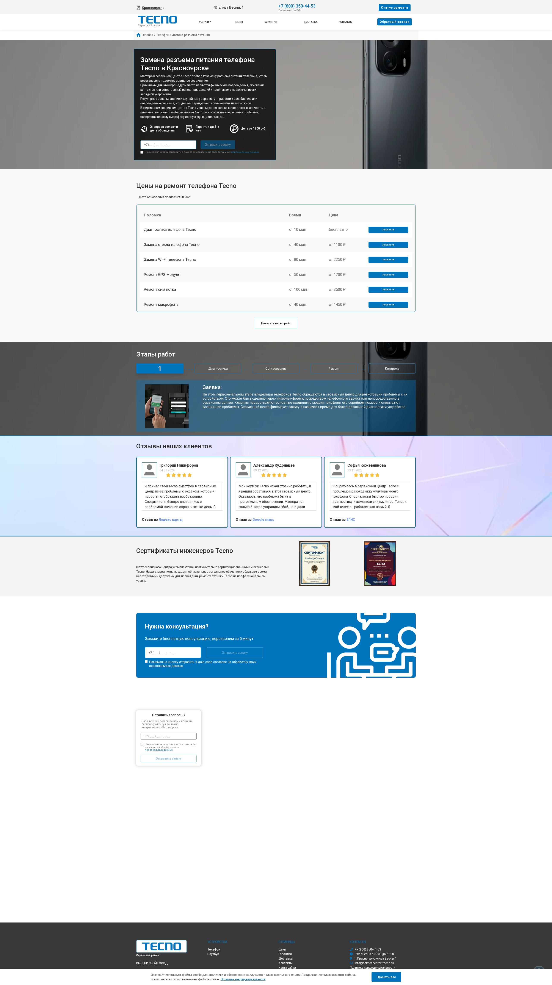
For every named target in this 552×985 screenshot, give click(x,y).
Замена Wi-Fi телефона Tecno (170, 259)
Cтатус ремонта (394, 7)
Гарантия (270, 21)
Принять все (386, 977)
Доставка (311, 21)
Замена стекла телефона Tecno (171, 244)
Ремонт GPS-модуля (162, 274)
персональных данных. (245, 152)
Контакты (345, 21)
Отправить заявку (218, 144)
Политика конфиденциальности (243, 979)
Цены (239, 21)
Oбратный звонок (394, 21)
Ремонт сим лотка (160, 289)
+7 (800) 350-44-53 (297, 5)
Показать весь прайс (276, 323)
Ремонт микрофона (161, 304)
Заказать (388, 229)
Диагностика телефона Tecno (170, 229)
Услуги (204, 21)
